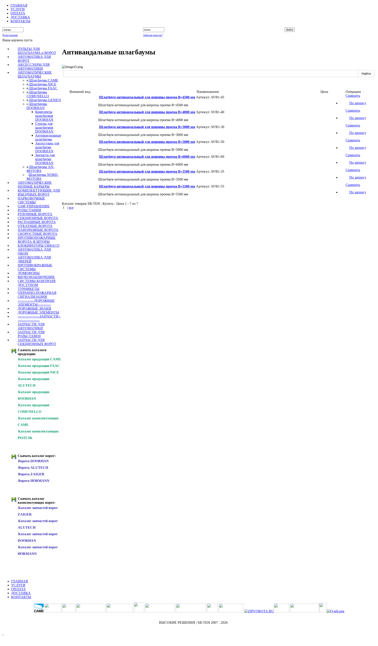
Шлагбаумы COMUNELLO (37, 94)
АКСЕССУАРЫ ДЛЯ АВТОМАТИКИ (34, 66)
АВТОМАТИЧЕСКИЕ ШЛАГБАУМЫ (35, 74)
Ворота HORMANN (33, 481)
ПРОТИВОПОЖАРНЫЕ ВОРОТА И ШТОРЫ (37, 239)
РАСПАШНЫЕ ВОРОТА (37, 222)
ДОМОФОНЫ (29, 273)
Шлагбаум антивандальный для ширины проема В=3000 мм (147, 127)
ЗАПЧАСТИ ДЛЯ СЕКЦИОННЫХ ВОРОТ (37, 342)
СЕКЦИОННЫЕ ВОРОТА (38, 218)
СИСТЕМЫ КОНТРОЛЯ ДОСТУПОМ (37, 283)
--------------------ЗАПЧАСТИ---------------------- (39, 318)
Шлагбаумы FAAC (42, 88)
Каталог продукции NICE (38, 372)
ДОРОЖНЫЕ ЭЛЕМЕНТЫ (38, 312)
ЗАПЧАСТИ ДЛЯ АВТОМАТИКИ (31, 326)
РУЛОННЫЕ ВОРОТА (35, 214)
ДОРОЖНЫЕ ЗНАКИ (34, 308)
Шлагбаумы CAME (43, 80)
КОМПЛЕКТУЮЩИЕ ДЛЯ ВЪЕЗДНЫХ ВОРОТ (39, 192)
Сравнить (353, 95)
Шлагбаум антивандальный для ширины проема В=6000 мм (147, 156)
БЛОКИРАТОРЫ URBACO (39, 245)
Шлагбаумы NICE (42, 84)
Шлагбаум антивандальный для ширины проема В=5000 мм (147, 142)
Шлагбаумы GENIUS (44, 100)
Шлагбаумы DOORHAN (36, 106)
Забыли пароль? (153, 35)
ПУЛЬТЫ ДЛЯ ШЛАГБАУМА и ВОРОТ (37, 51)
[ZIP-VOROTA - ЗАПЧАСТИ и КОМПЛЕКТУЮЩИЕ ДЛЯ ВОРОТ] (259, 611)
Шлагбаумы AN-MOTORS (40, 169)
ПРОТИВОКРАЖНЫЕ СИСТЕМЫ (35, 267)
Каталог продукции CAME (39, 359)
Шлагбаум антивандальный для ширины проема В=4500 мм (147, 97)
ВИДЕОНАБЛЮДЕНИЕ (36, 277)
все (71, 207)
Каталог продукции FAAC (39, 366)
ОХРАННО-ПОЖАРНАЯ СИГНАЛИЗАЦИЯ (37, 295)
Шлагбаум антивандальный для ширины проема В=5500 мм (147, 186)
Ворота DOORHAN (33, 461)
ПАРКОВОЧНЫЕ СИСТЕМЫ (31, 200)
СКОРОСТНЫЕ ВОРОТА (37, 234)
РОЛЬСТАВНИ (29, 210)
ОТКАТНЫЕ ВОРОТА (35, 226)
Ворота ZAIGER (31, 474)
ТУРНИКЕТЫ (28, 289)
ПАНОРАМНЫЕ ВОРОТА (38, 230)
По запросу (357, 103)
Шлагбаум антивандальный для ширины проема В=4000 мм (147, 112)
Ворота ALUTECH (33, 467)
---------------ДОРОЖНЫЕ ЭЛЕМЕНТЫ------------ (36, 302)
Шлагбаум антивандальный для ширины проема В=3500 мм (147, 171)
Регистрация (10, 35)
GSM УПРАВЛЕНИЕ (34, 206)
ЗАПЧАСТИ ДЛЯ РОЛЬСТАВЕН (31, 334)
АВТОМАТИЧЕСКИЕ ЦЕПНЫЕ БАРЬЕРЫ (35, 184)
